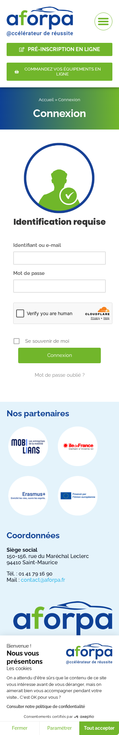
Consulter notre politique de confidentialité (46, 706)
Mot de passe (29, 273)
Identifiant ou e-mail (37, 245)
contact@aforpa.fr (43, 580)
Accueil (46, 99)
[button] (104, 22)
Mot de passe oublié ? (60, 375)
